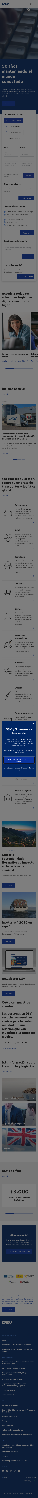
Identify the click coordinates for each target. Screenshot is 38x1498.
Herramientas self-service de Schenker (19, 760)
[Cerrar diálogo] (33, 723)
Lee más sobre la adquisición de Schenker (19, 768)
